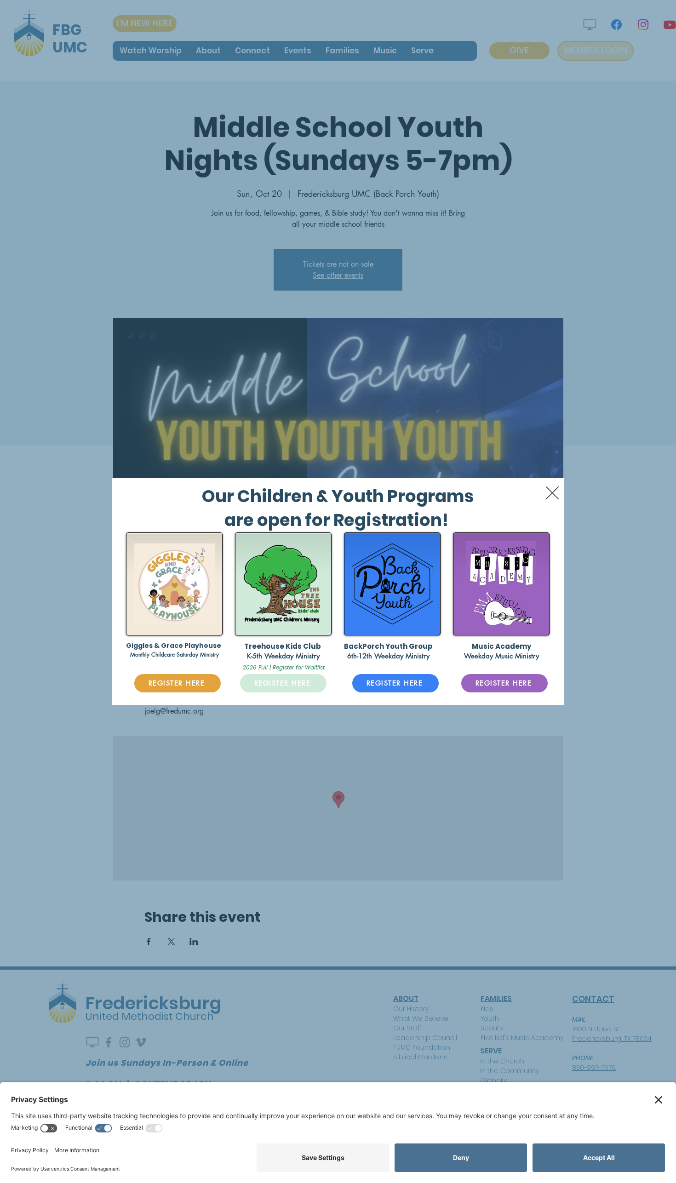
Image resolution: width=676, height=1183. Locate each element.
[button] (552, 493)
